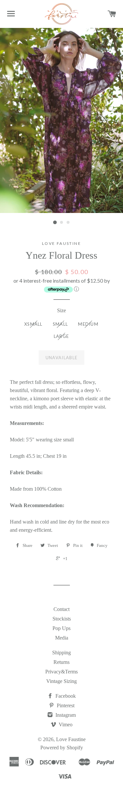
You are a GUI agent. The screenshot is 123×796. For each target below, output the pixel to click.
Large (61, 336)
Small (60, 324)
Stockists (61, 618)
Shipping (61, 652)
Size (61, 310)
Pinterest (64, 705)
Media (61, 638)
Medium (88, 324)
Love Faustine (71, 739)
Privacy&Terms (61, 671)
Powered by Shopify (61, 747)
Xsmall (33, 324)
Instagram (65, 715)
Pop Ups (61, 628)
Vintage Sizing (61, 681)
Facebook (65, 696)
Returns (61, 662)
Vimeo (64, 724)
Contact (61, 609)
